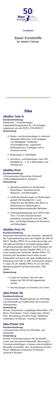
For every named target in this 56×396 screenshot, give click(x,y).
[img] (28, 14)
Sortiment (28, 30)
